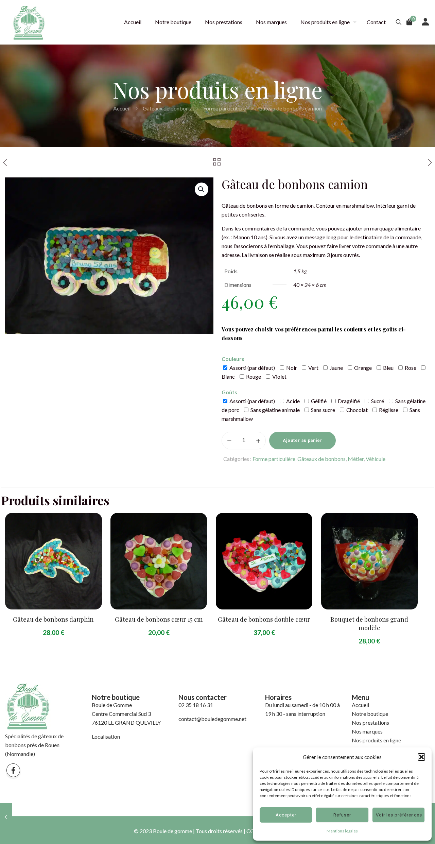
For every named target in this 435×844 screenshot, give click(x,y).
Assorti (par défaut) (251, 367)
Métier (356, 458)
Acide (292, 401)
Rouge (253, 376)
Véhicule (375, 458)
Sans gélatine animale (274, 410)
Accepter (286, 814)
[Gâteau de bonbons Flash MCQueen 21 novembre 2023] (6, 816)
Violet (278, 376)
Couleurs (233, 359)
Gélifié (318, 401)
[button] (421, 757)
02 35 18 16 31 (195, 705)
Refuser (342, 814)
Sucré (377, 401)
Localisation (106, 736)
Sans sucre (322, 410)
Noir (291, 367)
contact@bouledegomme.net (212, 719)
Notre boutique (370, 713)
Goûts (229, 392)
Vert (312, 367)
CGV (252, 831)
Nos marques (367, 731)
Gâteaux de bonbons (167, 108)
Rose (410, 367)
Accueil (121, 108)
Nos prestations (370, 722)
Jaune (336, 367)
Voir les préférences (399, 814)
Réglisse (388, 410)
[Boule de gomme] (29, 22)
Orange (362, 367)
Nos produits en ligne (376, 740)
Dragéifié (348, 401)
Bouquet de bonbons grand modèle (369, 623)
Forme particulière (224, 108)
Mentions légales (342, 830)
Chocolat (356, 410)
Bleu (388, 367)
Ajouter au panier (302, 440)
